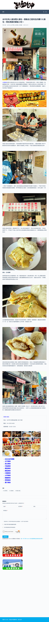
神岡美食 (8, 480)
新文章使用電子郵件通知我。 (10, 527)
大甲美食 (8, 475)
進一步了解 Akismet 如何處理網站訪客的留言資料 (31, 538)
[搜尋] (43, 11)
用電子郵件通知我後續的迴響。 (10, 524)
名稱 (4, 506)
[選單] (46, 11)
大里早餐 (5, 490)
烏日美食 (8, 464)
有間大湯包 (17, 490)
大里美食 (11, 490)
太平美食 (8, 461)
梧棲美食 (8, 478)
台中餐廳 (20, 24)
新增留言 (5, 510)
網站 (34, 506)
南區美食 (8, 471)
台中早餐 (12, 24)
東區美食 (8, 468)
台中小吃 (9, 24)
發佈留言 (5, 536)
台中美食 (16, 24)
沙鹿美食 (8, 473)
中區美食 (8, 466)
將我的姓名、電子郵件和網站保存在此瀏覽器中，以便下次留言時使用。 (16, 521)
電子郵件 (20, 506)
